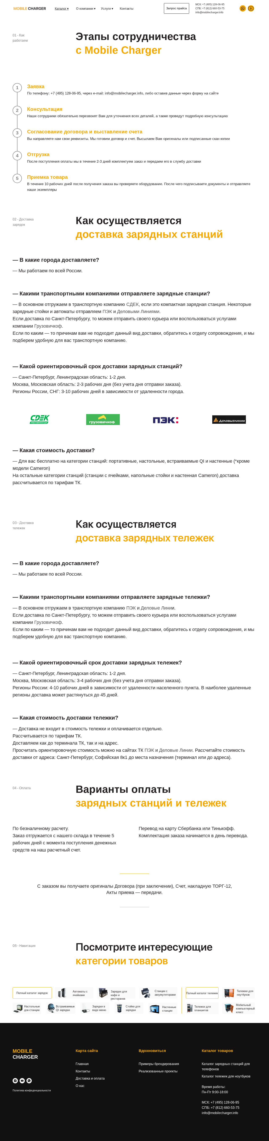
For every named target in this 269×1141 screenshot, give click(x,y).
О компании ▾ (86, 8)
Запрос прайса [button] (176, 8)
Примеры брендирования (159, 1064)
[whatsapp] (29, 1080)
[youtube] (22, 1080)
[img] (251, 8)
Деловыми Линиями (138, 311)
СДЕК (132, 304)
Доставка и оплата (90, 1078)
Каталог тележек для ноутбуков (226, 1076)
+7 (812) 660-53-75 (213, 8)
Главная (82, 1064)
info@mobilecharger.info (220, 1113)
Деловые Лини (156, 608)
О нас (80, 1086)
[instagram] (15, 1080)
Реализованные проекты (158, 1071)
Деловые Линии (176, 750)
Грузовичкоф (48, 326)
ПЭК (107, 311)
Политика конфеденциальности (32, 1090)
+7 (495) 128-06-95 (213, 4)
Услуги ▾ (107, 8)
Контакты (126, 8)
